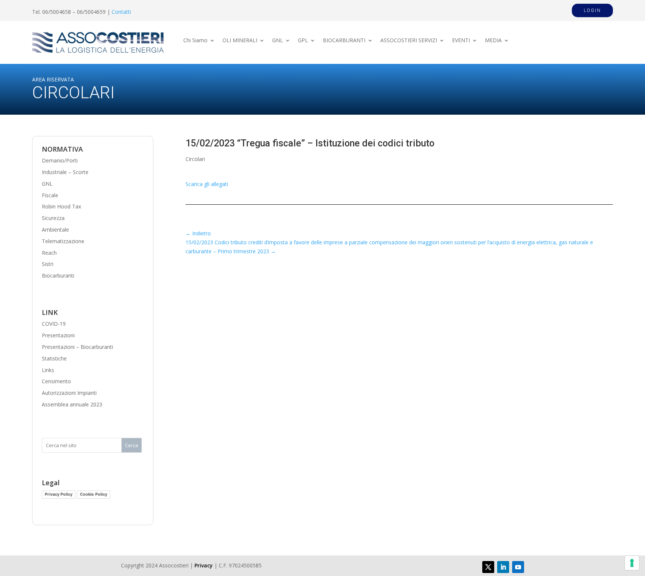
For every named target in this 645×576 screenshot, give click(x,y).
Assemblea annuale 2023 (72, 404)
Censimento (56, 381)
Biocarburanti (58, 275)
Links (48, 370)
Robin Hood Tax (61, 206)
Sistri (47, 263)
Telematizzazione (63, 241)
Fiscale (50, 195)
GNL (277, 41)
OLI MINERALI (239, 41)
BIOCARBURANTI (344, 41)
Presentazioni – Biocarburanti (77, 346)
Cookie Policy (93, 494)
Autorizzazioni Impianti (69, 392)
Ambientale (55, 229)
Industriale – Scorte (65, 172)
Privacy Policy (58, 494)
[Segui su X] (488, 567)
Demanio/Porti (60, 160)
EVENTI (461, 41)
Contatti (121, 11)
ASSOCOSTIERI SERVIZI (408, 41)
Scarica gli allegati (207, 184)
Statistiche (54, 358)
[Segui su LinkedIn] (503, 567)
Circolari (195, 158)
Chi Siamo (195, 41)
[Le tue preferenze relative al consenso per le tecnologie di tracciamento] (632, 563)
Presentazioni (58, 335)
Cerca (131, 445)
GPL (303, 41)
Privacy (203, 565)
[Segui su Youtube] (518, 567)
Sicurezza (53, 218)
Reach (49, 252)
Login (592, 10)
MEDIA (493, 41)
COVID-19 (54, 323)
